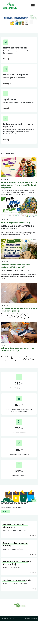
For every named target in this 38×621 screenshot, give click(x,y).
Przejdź (5, 511)
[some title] (19, 20)
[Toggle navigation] (33, 5)
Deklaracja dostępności (31, 618)
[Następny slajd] (31, 22)
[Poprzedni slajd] (26, 22)
